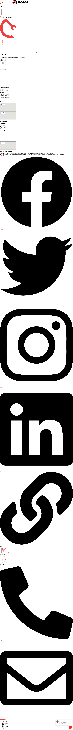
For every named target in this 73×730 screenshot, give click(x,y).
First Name (2, 59)
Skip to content (3, 718)
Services (3, 11)
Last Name (2, 60)
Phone (1, 62)
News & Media (5, 13)
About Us (4, 10)
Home (3, 9)
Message (2, 66)
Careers (3, 551)
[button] (3, 719)
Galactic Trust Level (5, 552)
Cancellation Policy (5, 561)
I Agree (1, 67)
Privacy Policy (11, 68)
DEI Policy (4, 560)
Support (3, 14)
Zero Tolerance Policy (6, 562)
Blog (3, 12)
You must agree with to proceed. (9, 68)
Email (1, 61)
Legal (3, 558)
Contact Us (2, 16)
